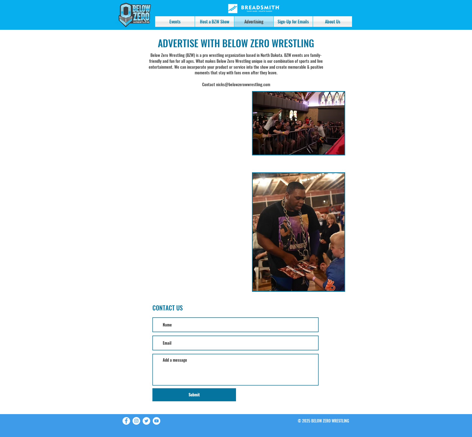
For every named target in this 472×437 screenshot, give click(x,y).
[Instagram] (136, 421)
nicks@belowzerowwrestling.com (243, 84)
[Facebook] (126, 421)
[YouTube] (156, 421)
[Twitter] (146, 421)
